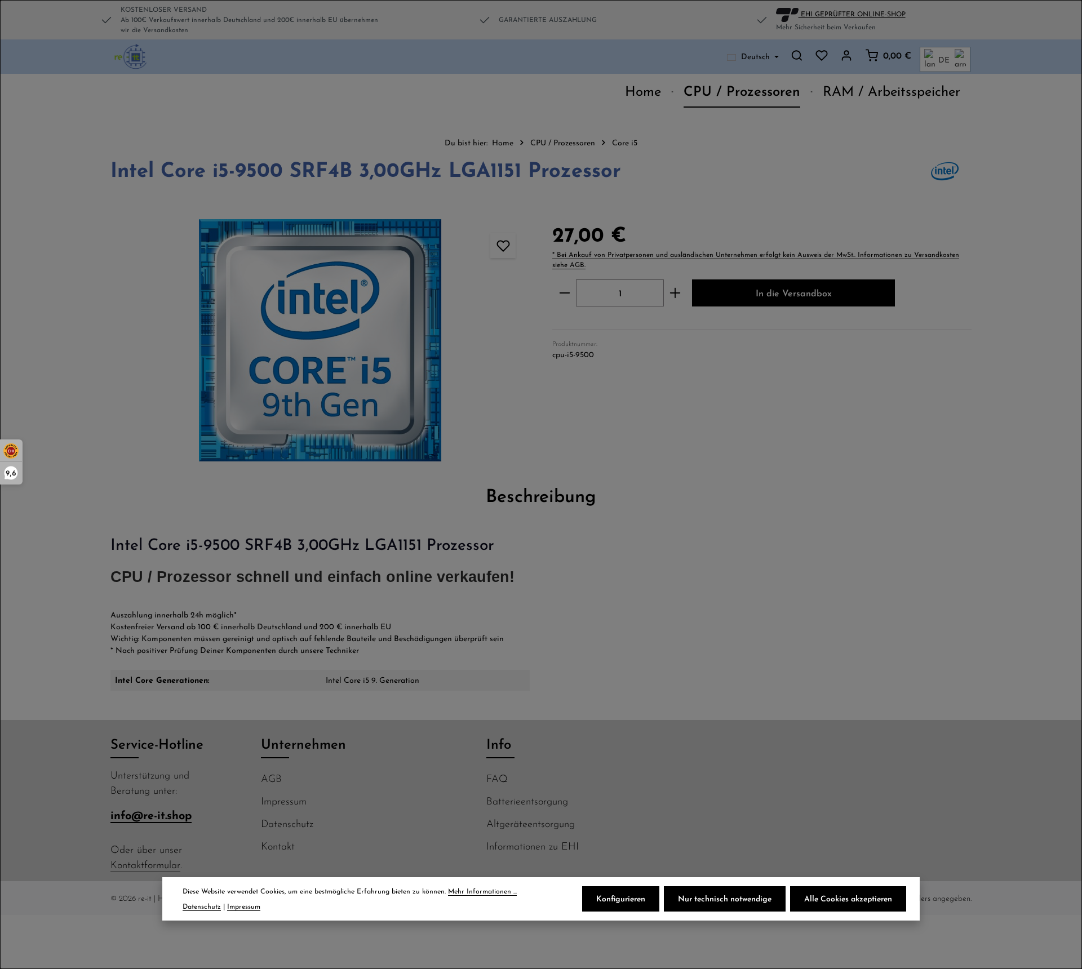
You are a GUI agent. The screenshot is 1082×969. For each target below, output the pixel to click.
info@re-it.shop (151, 815)
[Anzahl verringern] (564, 292)
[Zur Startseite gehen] (131, 57)
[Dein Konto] (846, 55)
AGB (271, 778)
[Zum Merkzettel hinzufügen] (503, 245)
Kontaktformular (145, 864)
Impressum (284, 800)
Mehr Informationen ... (482, 891)
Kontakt (278, 845)
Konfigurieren (620, 899)
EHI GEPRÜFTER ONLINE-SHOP (852, 13)
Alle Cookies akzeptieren (848, 899)
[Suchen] (797, 55)
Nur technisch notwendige (724, 899)
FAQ (497, 778)
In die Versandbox (794, 293)
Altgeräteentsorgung (530, 823)
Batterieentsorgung (527, 800)
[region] (320, 340)
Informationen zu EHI (532, 845)
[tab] (541, 495)
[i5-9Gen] (319, 340)
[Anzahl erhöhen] (675, 292)
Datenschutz (287, 823)
